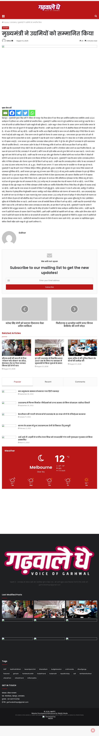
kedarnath (53, 673)
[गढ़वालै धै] (49, 7)
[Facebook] (12, 113)
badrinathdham (15, 669)
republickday (65, 673)
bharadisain (43, 669)
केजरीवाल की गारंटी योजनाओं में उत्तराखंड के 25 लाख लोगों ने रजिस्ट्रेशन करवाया (52, 414)
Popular (17, 381)
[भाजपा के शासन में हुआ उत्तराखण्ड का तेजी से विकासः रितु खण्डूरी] (9, 429)
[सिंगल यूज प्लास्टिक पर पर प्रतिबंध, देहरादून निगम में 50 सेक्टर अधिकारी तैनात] (17, 646)
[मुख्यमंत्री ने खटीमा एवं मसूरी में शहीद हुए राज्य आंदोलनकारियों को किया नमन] (81, 646)
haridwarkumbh (28, 673)
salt (74, 673)
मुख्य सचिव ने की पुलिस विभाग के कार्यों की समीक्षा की (82, 359)
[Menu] (3, 16)
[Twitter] (25, 113)
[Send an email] (12, 41)
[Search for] (95, 16)
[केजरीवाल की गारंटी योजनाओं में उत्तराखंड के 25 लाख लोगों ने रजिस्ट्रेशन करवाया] (9, 418)
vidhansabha (31, 678)
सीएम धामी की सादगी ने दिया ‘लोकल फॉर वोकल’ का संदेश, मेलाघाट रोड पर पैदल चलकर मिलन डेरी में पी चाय (14, 362)
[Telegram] (19, 113)
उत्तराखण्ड (13, 22)
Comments (80, 381)
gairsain (16, 673)
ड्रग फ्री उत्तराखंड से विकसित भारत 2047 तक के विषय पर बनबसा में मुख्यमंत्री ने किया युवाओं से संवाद (48, 361)
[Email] (5, 113)
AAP (4, 669)
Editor (9, 41)
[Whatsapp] (32, 113)
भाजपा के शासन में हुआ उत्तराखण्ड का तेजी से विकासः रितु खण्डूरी (44, 425)
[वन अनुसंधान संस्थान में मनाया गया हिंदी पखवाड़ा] (9, 395)
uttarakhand (19, 678)
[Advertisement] (49, 512)
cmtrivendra (69, 669)
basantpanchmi (30, 669)
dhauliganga (81, 669)
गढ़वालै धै (52, 711)
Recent (48, 381)
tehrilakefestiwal (86, 673)
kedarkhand (41, 673)
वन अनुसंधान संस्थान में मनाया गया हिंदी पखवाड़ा (38, 391)
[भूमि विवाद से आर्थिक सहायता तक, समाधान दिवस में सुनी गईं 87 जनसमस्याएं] (49, 627)
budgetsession (56, 669)
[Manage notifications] (93, 730)
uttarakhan (7, 678)
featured (6, 673)
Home (6, 22)
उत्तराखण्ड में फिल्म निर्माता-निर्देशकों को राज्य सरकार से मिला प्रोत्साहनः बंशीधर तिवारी (54, 402)
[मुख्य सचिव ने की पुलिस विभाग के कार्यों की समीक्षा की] (82, 347)
